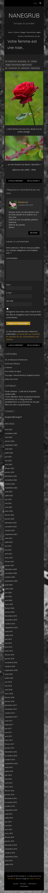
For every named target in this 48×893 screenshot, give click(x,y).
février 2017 (9, 744)
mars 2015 (9, 833)
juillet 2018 (9, 678)
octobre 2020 (10, 577)
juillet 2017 (9, 724)
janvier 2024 (9, 441)
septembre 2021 (11, 534)
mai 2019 (8, 643)
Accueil (10, 32)
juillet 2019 (9, 635)
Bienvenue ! (33, 884)
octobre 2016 (10, 759)
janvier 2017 (9, 748)
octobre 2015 (10, 806)
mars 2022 (9, 511)
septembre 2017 (11, 717)
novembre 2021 (11, 526)
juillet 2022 (9, 495)
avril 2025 (8, 429)
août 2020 (8, 585)
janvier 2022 (9, 519)
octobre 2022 (10, 484)
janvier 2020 (9, 612)
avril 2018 (8, 689)
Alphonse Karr (25, 68)
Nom (9, 284)
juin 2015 (8, 822)
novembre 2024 (11, 433)
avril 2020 (8, 600)
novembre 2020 (11, 573)
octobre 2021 (10, 530)
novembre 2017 (11, 709)
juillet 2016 (9, 771)
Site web (9, 301)
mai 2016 (8, 779)
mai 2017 (8, 732)
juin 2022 (8, 499)
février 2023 (9, 468)
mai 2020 (8, 596)
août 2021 (8, 538)
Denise (21, 202)
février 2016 (9, 790)
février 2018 (9, 697)
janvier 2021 (9, 565)
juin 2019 (8, 639)
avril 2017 (8, 736)
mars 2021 (9, 557)
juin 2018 (8, 682)
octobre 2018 (10, 666)
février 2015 (9, 837)
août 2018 (8, 674)
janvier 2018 (9, 701)
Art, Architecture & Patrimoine (16, 360)
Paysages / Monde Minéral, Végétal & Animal (19, 65)
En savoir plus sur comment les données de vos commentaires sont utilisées (23, 337)
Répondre (34, 233)
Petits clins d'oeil (11, 379)
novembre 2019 (11, 620)
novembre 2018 (11, 662)
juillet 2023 (9, 453)
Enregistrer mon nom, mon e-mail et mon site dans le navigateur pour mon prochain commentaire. (23, 314)
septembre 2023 (11, 445)
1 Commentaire (12, 68)
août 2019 (8, 631)
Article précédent (16, 181)
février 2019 (9, 655)
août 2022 (8, 491)
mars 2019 (9, 651)
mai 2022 (8, 503)
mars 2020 (9, 604)
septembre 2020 (11, 581)
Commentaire (12, 258)
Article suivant (33, 181)
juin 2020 (8, 592)
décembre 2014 (11, 845)
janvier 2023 (9, 472)
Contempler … (25, 886)
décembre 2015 (11, 798)
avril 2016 (8, 783)
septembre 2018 (11, 670)
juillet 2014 (9, 864)
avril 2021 (8, 554)
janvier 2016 (9, 794)
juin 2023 (8, 456)
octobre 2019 (10, 623)
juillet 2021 (9, 542)
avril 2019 (8, 647)
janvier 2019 (9, 658)
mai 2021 (8, 550)
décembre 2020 (11, 569)
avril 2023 (8, 464)
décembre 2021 (11, 523)
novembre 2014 (11, 849)
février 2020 (9, 608)
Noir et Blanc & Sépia (13, 371)
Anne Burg (22, 61)
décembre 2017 (11, 705)
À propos (23, 884)
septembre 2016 (11, 763)
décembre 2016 (11, 752)
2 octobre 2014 (12, 61)
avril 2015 (8, 829)
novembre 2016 (11, 756)
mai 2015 (8, 825)
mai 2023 (8, 460)
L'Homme (16, 32)
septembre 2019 (11, 627)
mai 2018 (8, 686)
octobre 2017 (10, 713)
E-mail (9, 292)
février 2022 (9, 515)
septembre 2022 (11, 488)
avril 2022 (8, 507)
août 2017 (8, 721)
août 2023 (8, 449)
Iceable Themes (34, 879)
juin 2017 (8, 728)
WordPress (11, 879)
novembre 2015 (11, 802)
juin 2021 (8, 546)
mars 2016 (9, 787)
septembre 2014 (11, 856)
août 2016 (8, 767)
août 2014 (8, 860)
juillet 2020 (9, 589)
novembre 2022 (11, 480)
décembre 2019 (11, 616)
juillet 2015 (9, 818)
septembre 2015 (11, 810)
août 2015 (8, 814)
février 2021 (9, 561)
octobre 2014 (10, 853)
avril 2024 (8, 437)
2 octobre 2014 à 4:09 (25, 205)
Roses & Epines (35, 68)
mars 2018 (9, 693)
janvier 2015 (9, 841)
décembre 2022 (11, 476)
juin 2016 (8, 775)
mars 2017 (9, 740)
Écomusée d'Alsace (12, 363)
